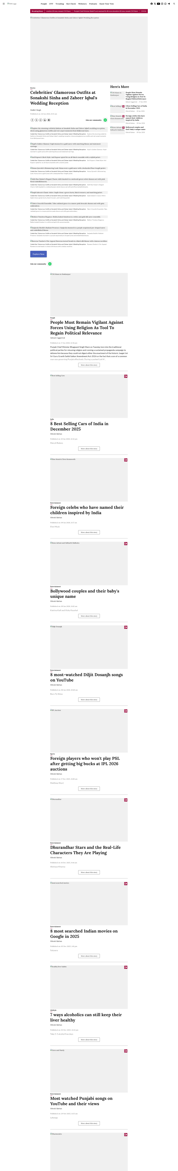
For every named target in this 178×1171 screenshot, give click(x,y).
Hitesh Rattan (56, 434)
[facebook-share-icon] (32, 121)
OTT (51, 4)
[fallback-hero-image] (117, 95)
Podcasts (93, 4)
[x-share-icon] (36, 121)
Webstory (82, 4)
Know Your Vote (107, 4)
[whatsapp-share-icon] (40, 121)
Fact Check (71, 4)
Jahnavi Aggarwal (57, 338)
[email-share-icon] (48, 121)
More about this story (89, 365)
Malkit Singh (35, 110)
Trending (60, 4)
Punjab (44, 4)
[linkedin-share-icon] (44, 121)
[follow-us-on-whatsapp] (105, 120)
